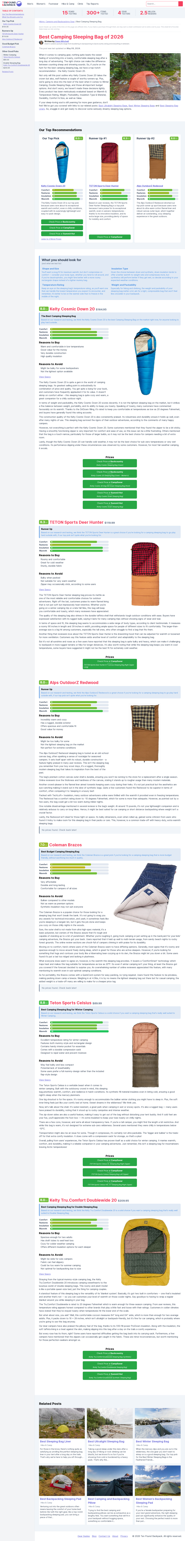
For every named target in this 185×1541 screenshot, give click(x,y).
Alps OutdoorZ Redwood (12, 39)
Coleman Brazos (8, 47)
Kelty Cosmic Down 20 (12, 24)
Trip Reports (92, 3)
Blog (94, 1536)
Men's (30, 3)
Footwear (53, 3)
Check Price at (62, 222)
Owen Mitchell (62, 41)
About (115, 1536)
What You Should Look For (12, 17)
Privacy (124, 1536)
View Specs (45, 376)
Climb (80, 3)
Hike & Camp (67, 3)
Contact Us (104, 1536)
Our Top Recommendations (13, 14)
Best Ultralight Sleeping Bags (113, 105)
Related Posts (7, 72)
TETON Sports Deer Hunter (13, 34)
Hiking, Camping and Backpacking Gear (57, 21)
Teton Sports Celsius (11, 57)
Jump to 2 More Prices (51, 239)
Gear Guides (84, 1536)
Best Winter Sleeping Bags (142, 105)
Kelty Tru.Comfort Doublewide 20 (16, 65)
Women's (40, 3)
